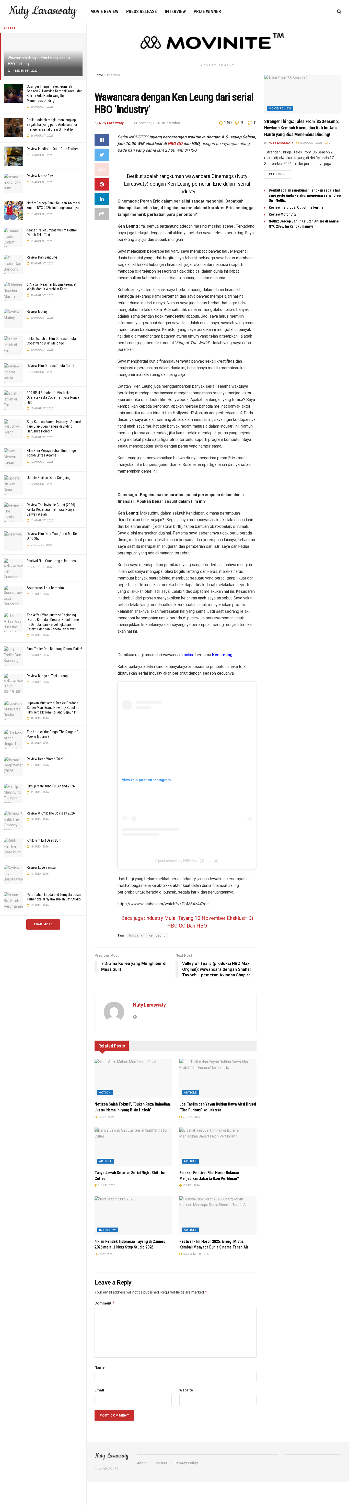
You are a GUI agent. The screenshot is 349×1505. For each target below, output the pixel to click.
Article (190, 1092)
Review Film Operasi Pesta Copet (50, 366)
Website (186, 1390)
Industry (136, 935)
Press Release (141, 11)
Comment (105, 1303)
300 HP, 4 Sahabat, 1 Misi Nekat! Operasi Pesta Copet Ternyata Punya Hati (53, 397)
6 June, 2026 (106, 1185)
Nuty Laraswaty (111, 123)
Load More (43, 924)
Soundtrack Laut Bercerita (45, 588)
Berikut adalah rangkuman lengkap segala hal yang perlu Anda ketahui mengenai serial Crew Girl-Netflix (52, 124)
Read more (277, 174)
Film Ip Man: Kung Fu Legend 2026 (51, 786)
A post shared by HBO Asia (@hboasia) (186, 861)
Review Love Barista (41, 867)
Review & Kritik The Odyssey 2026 (51, 813)
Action (105, 1092)
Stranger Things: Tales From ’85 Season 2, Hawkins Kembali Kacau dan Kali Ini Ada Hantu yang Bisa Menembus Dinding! (302, 128)
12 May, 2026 (191, 1185)
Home (99, 75)
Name (99, 1367)
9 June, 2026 (191, 1117)
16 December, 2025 (195, 1254)
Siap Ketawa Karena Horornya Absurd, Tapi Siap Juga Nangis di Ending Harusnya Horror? (54, 426)
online (189, 654)
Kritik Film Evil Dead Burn (44, 840)
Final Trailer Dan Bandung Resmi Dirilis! (54, 649)
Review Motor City (40, 176)
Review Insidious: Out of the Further (52, 149)
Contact (160, 1463)
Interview (175, 11)
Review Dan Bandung (42, 257)
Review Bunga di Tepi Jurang (47, 676)
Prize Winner (207, 11)
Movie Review (104, 11)
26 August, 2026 (310, 142)
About (141, 1463)
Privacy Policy (186, 1463)
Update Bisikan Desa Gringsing (49, 478)
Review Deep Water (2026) (46, 759)
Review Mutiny (37, 311)
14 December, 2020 (146, 123)
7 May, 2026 (105, 1254)
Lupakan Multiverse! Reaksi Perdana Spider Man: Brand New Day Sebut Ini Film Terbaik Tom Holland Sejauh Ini (53, 707)
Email (99, 1390)
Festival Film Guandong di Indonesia (52, 561)
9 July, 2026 (105, 1117)
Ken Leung (157, 935)
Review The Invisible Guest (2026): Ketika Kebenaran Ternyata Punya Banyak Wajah (51, 509)
